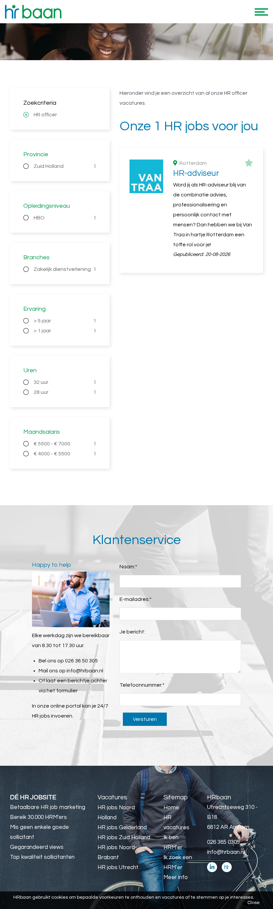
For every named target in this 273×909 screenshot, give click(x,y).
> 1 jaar (65, 330)
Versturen (145, 719)
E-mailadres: (135, 599)
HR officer (45, 114)
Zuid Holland (65, 166)
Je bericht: (132, 631)
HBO (65, 217)
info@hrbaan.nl (85, 670)
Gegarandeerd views (37, 847)
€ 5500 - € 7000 (65, 443)
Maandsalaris (41, 432)
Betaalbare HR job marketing (47, 807)
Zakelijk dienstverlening (65, 269)
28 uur (65, 392)
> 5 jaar (65, 320)
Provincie (35, 154)
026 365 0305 (223, 842)
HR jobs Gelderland (122, 828)
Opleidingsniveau (46, 206)
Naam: (128, 566)
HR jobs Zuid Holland (124, 838)
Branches (36, 257)
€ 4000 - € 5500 (65, 453)
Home (171, 808)
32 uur (65, 382)
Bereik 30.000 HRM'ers (38, 817)
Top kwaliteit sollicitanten (42, 857)
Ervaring (34, 309)
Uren (30, 370)
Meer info (175, 877)
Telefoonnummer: (142, 685)
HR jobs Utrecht (118, 867)
